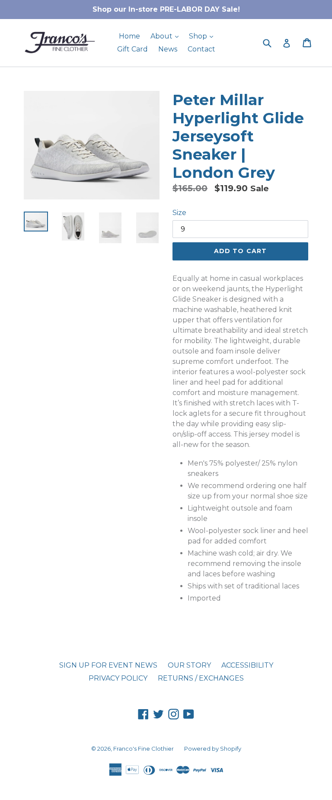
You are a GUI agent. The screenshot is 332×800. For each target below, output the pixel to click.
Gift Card (132, 49)
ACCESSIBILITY (247, 665)
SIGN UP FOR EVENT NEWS (108, 665)
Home (129, 36)
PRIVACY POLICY (118, 678)
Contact (201, 49)
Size (179, 213)
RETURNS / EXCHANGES (201, 678)
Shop (203, 36)
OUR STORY (189, 665)
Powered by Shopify (212, 748)
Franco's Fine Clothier (143, 748)
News (167, 49)
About (166, 36)
